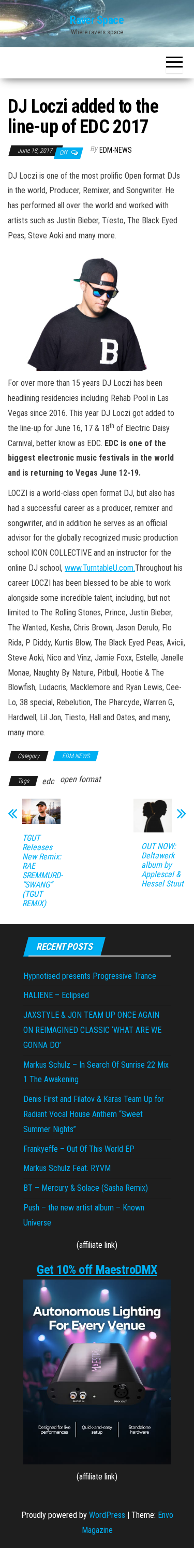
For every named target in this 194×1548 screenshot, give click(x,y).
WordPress (107, 1515)
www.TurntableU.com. (100, 568)
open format (80, 779)
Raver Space (97, 20)
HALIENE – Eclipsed (56, 995)
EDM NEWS (75, 756)
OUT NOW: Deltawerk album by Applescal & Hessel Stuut (162, 865)
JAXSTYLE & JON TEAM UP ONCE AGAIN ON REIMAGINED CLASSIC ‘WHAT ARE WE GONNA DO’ (92, 1030)
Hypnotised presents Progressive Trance (89, 976)
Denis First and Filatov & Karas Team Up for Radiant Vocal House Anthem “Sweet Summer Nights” (93, 1114)
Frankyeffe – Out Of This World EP (79, 1149)
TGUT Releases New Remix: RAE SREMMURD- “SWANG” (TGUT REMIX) (42, 870)
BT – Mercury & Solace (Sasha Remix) (85, 1188)
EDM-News (115, 150)
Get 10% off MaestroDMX (97, 1269)
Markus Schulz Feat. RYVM (67, 1168)
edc (48, 781)
